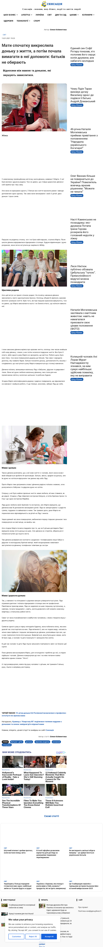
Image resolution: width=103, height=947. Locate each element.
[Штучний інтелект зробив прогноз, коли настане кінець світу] (19, 835)
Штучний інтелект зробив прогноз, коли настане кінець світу (18, 851)
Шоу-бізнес (77, 64)
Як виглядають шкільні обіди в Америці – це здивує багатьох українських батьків (82, 852)
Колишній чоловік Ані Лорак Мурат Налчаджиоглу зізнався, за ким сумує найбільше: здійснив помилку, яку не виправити (83, 366)
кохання (56, 742)
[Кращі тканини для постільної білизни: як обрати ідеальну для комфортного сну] (4, 914)
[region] (32, 928)
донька (29, 742)
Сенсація (50, 730)
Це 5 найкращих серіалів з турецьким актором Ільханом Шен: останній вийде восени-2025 (84, 886)
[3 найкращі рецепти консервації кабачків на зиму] (4, 905)
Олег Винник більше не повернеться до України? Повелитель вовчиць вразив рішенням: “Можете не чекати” (83, 183)
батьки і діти (16, 742)
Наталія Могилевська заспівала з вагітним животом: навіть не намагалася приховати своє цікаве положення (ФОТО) (83, 319)
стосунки (7, 745)
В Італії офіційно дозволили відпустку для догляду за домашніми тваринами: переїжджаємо (47, 853)
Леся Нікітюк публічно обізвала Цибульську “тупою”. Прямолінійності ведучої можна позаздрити (83, 274)
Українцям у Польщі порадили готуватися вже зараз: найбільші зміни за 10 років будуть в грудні (17, 886)
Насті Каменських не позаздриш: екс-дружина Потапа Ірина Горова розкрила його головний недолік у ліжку (83, 229)
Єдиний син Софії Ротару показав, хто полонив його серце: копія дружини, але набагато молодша (83, 54)
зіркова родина (42, 742)
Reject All (33, 936)
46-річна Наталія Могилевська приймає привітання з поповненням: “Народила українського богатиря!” (84, 139)
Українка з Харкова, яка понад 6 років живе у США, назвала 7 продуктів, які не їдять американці (51, 886)
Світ (4, 35)
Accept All (49, 936)
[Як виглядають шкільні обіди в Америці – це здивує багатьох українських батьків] (84, 835)
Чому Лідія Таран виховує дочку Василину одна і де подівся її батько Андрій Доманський (82, 95)
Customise (16, 936)
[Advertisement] (34, 157)
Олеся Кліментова (58, 29)
